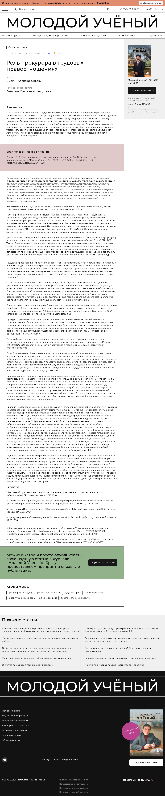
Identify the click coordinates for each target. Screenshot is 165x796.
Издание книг (155, 35)
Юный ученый (127, 35)
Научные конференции (15, 715)
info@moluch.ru (154, 9)
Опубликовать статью (150, 3)
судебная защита (48, 598)
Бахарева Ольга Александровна (28, 91)
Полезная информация (15, 730)
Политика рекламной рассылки (73, 792)
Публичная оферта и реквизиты (74, 780)
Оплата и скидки (11, 735)
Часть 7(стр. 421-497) (139, 104)
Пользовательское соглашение (73, 784)
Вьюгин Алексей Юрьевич (24, 80)
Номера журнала (11, 711)
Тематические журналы (94, 35)
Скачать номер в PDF (142, 90)
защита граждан (94, 592)
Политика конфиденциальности (74, 788)
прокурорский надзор (20, 592)
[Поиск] (108, 9)
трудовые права (72, 592)
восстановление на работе (75, 598)
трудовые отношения (48, 592)
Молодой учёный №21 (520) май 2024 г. (143, 81)
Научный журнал (11, 35)
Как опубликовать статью (15, 725)
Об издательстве (11, 740)
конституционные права (21, 598)
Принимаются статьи (130, 730)
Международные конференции (50, 35)
